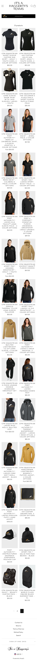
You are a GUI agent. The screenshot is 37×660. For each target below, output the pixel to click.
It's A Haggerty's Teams (18, 6)
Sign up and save (18, 641)
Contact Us (18, 622)
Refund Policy (18, 632)
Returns (18, 626)
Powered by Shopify (18, 658)
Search (18, 635)
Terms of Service (18, 629)
